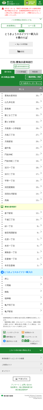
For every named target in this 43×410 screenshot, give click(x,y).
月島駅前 (9, 141)
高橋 (7, 200)
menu (39, 3)
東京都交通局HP (21, 390)
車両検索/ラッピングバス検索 (22, 357)
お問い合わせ (27, 385)
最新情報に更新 (34, 77)
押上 (7, 279)
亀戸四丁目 (10, 305)
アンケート (15, 385)
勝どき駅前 (10, 122)
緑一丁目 (9, 226)
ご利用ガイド (22, 364)
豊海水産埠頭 (11, 95)
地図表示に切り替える (32, 83)
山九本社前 (10, 102)
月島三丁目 (10, 135)
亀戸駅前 (9, 311)
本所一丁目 (10, 246)
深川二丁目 (10, 174)
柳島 (7, 292)
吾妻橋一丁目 (11, 259)
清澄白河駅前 (11, 194)
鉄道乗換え (11, 26)
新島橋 (8, 109)
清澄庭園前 (10, 187)
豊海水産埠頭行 (10, 207)
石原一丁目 (10, 239)
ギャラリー (22, 370)
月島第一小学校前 (13, 128)
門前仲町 (9, 154)
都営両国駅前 (11, 233)
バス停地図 (21, 72)
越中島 (8, 148)
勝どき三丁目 (11, 115)
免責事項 (13, 387)
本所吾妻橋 (10, 265)
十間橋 (8, 285)
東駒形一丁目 (11, 252)
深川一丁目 (10, 168)
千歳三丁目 (10, 220)
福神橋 (8, 298)
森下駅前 (9, 213)
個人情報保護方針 (26, 387)
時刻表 (35, 72)
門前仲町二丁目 (12, 161)
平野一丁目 (10, 181)
